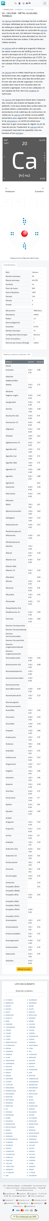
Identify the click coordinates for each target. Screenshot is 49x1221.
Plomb (7, 1118)
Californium (10, 1027)
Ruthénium (33, 1136)
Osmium (32, 1109)
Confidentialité (26, 1185)
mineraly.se (30, 1206)
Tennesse (9, 1157)
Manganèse (9, 1088)
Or (6, 1109)
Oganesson (33, 1106)
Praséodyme (10, 1124)
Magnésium (33, 1085)
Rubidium (9, 1136)
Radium (31, 1127)
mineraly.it (10, 1203)
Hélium (31, 1066)
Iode (30, 1072)
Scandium (9, 1142)
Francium (32, 1057)
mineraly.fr (9, 1200)
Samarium (32, 1139)
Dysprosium (10, 1045)
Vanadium (9, 1169)
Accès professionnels (29, 1188)
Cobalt (8, 1036)
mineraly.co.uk (23, 1200)
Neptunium (9, 1100)
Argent (8, 1006)
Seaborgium (33, 1142)
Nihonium (9, 1103)
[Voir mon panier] (23, 3)
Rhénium (32, 1130)
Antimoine (33, 1003)
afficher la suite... (24, 969)
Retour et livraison (12, 1188)
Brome (31, 1021)
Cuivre (8, 1039)
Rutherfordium (11, 1139)
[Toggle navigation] (44, 3)
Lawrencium (33, 1078)
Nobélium (9, 1106)
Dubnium (32, 1042)
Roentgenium (34, 1133)
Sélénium (9, 1145)
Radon (7, 1130)
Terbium (32, 1157)
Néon (31, 1097)
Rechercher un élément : (24, 991)
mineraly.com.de (40, 1200)
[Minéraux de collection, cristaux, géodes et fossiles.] (3, 3)
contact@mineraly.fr (19, 1196)
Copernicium (33, 1036)
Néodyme (9, 1097)
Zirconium (33, 1175)
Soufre (31, 1148)
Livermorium (33, 1081)
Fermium (8, 1054)
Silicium (32, 1145)
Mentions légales (13, 1185)
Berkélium (9, 1015)
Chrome (32, 1033)
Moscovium (33, 1094)
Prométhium (33, 1124)
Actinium (8, 1000)
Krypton (32, 1075)
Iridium (8, 1075)
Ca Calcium (29, 9)
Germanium (9, 1063)
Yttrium (32, 1172)
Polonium (9, 1121)
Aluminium (33, 1000)
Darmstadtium (11, 1042)
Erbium (8, 1048)
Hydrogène (33, 1069)
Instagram (33, 1194)
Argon (31, 1006)
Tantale (32, 1151)
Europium (9, 1051)
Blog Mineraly (10, 1194)
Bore (7, 1021)
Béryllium (33, 1015)
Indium (8, 1072)
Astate (31, 1009)
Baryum (32, 1012)
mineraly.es (24, 1203)
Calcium (32, 1024)
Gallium (32, 1060)
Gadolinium (9, 1060)
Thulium (8, 1163)
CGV (4, 1185)
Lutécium (9, 1085)
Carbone (32, 1027)
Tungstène (9, 1166)
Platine (31, 1115)
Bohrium (32, 1018)
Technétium (10, 1154)
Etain (31, 1048)
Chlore (8, 1033)
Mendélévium (10, 1091)
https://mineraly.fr (37, 1196)
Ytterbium (9, 1172)
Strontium (9, 1151)
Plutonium (33, 1118)
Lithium (8, 1081)
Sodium (8, 1148)
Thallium (9, 1160)
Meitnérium (33, 1088)
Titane (31, 1163)
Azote (7, 1012)
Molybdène (9, 1094)
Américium (9, 1003)
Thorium (32, 1160)
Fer (30, 1051)
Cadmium (8, 1024)
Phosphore (9, 1115)
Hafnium (32, 1063)
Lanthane (9, 1078)
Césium (31, 1030)
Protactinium (10, 1127)
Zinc (7, 1175)
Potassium (33, 1121)
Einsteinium (33, 1045)
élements (19, 9)
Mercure (32, 1091)
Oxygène (8, 1112)
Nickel (31, 1100)
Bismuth (8, 1018)
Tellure (32, 1154)
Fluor (7, 1057)
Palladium (33, 1112)
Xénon (31, 1169)
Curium (31, 1039)
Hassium (8, 1066)
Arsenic (8, 1009)
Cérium (8, 1030)
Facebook (22, 1194)
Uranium (32, 1166)
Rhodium (8, 1133)
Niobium (32, 1103)
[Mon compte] (19, 3)
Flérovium (33, 1054)
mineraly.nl (37, 1203)
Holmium (8, 1069)
